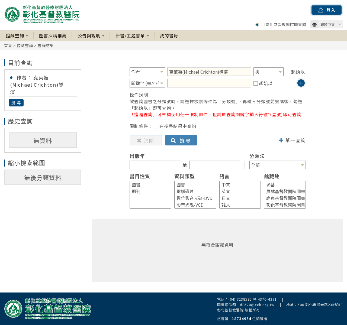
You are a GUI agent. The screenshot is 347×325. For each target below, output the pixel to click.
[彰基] (282, 184)
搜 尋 (16, 102)
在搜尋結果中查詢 (177, 126)
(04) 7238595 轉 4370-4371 (253, 299)
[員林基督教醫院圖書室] (282, 191)
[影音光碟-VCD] (193, 205)
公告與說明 (89, 35)
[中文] (238, 184)
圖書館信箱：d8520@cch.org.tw (246, 304)
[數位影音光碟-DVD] (193, 198)
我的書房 (169, 35)
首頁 (8, 45)
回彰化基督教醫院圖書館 (284, 24)
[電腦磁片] (193, 191)
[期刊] (148, 191)
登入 (331, 10)
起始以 (298, 72)
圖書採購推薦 (53, 35)
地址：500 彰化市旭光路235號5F (314, 304)
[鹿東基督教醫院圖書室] (282, 198)
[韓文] (238, 205)
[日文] (238, 198)
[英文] (238, 191)
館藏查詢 (15, 35)
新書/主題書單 (130, 35)
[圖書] (148, 184)
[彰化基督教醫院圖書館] (282, 205)
